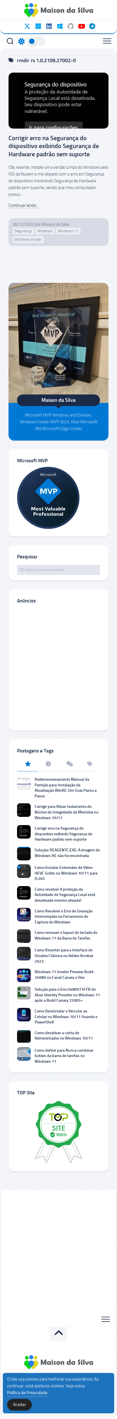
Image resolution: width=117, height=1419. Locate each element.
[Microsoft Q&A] (60, 26)
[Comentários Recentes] (68, 764)
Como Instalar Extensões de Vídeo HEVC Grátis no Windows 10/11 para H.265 (66, 873)
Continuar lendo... (24, 205)
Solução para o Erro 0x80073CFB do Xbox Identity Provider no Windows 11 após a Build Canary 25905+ (67, 995)
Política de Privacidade (27, 1392)
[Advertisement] (58, 667)
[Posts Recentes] (48, 764)
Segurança (23, 231)
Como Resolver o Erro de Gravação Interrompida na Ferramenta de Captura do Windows (64, 917)
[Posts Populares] (27, 764)
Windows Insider (28, 239)
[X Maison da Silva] (27, 26)
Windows (45, 231)
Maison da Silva (56, 224)
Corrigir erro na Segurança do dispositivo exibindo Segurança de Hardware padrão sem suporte (54, 146)
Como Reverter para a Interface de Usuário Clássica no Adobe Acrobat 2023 (64, 956)
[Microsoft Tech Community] (38, 26)
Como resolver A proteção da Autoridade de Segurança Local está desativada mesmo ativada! (65, 895)
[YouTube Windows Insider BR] (81, 26)
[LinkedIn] (49, 26)
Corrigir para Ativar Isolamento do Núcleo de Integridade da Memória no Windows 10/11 (66, 812)
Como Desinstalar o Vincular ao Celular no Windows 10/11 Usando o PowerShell (66, 1017)
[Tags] (89, 764)
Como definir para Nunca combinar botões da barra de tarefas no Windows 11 (64, 1056)
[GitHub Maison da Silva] (70, 26)
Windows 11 (68, 231)
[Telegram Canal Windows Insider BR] (92, 26)
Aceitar (19, 1404)
